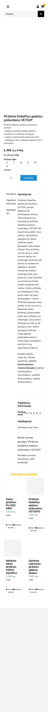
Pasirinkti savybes (10, 526)
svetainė (32, 361)
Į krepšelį (28, 178)
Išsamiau (17, 525)
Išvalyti (7, 170)
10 (35, 162)
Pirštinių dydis (10, 159)
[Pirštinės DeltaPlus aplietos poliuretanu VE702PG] (35, 486)
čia (25, 357)
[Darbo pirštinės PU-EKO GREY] (12, 486)
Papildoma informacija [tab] (10, 202)
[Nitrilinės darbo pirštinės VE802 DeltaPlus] (12, 548)
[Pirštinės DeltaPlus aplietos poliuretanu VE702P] (24, 70)
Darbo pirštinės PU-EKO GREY (11, 504)
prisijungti (22, 462)
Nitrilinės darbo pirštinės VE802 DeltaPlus (11, 567)
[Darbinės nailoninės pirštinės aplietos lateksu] (35, 548)
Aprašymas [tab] (10, 194)
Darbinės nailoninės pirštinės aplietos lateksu (35, 567)
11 (7, 166)
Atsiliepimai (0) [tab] (10, 212)
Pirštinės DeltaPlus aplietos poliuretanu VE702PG (35, 505)
